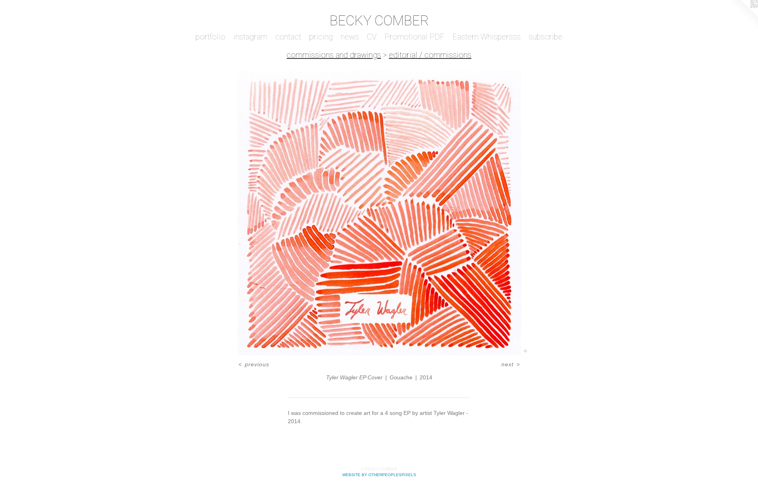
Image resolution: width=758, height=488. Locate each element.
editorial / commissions (430, 55)
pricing (321, 36)
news (350, 36)
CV (372, 36)
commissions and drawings (334, 55)
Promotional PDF (415, 36)
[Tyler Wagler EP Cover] (379, 213)
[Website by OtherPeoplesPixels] (742, 16)
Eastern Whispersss (486, 36)
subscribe (546, 36)
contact (288, 36)
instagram (250, 36)
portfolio (210, 36)
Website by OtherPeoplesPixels (379, 475)
